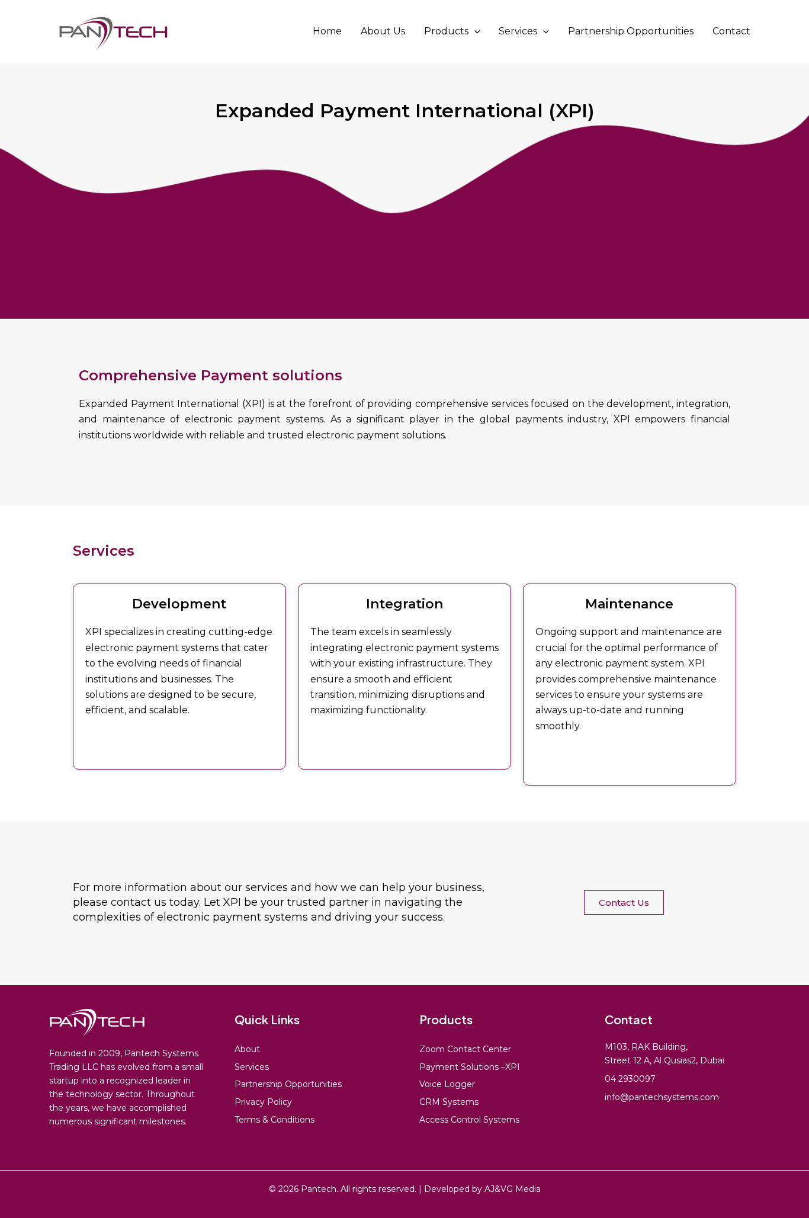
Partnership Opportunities (631, 31)
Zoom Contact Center (465, 1049)
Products (446, 31)
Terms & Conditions (274, 1119)
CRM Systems (449, 1102)
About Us (383, 31)
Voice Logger (447, 1084)
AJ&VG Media (512, 1189)
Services (518, 31)
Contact (731, 31)
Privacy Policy (263, 1102)
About (247, 1049)
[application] (474, 31)
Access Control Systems (469, 1119)
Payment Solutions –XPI (469, 1067)
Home (327, 31)
